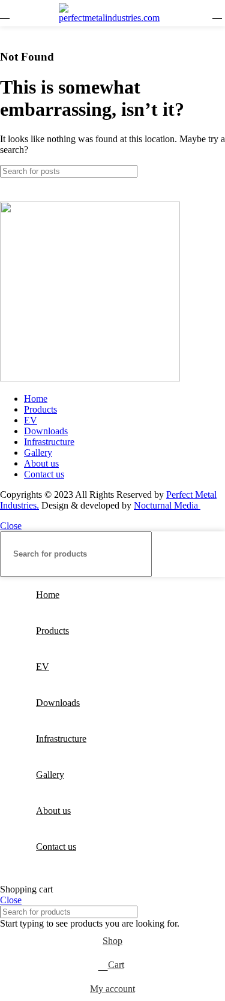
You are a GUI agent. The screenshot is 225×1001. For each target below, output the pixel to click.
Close (11, 526)
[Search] (211, 171)
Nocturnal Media (167, 505)
